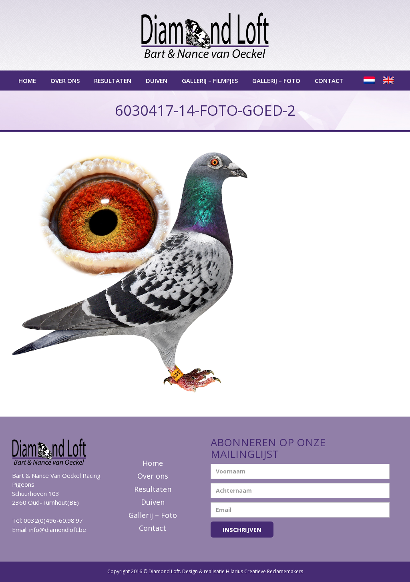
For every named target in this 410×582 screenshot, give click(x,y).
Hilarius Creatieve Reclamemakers (264, 571)
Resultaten (112, 81)
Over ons (65, 81)
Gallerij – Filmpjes (210, 81)
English (389, 80)
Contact (329, 81)
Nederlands (370, 80)
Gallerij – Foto (276, 81)
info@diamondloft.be (57, 530)
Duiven (156, 81)
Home (27, 81)
